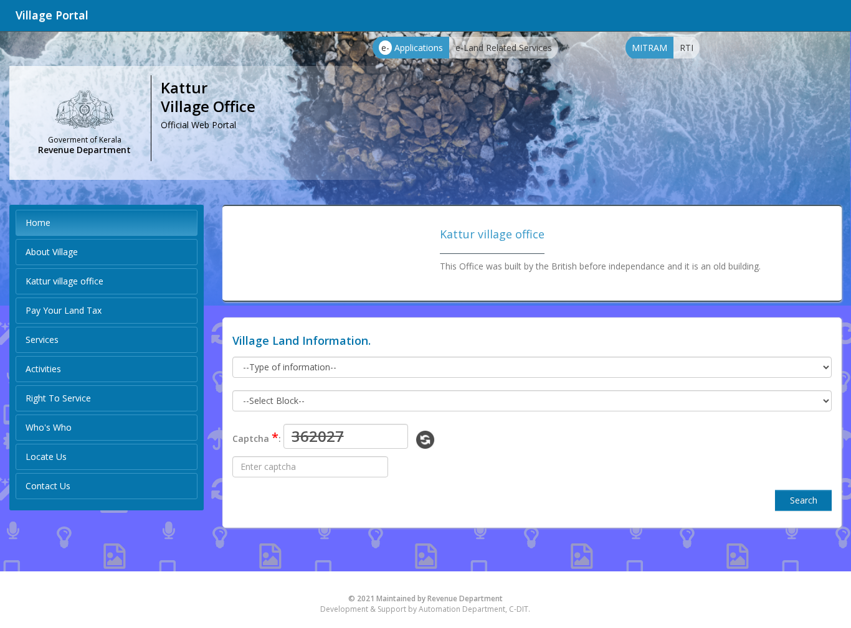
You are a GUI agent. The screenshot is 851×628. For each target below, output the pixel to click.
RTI (686, 48)
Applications (412, 48)
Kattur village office (64, 281)
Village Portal (52, 14)
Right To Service (58, 398)
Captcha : (256, 437)
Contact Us (48, 486)
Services (42, 339)
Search (803, 500)
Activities (43, 369)
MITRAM (649, 48)
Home (38, 222)
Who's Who (49, 427)
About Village (52, 252)
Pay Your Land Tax (64, 310)
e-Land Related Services (503, 48)
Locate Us (46, 456)
